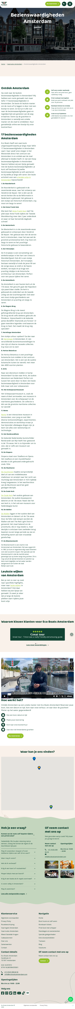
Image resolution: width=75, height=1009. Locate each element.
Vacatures (42, 948)
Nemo (3, 414)
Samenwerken (6, 944)
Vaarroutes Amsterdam (9, 931)
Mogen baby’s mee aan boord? (12, 873)
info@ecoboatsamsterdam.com (15, 974)
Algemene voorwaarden (10, 918)
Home (41, 918)
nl (64, 4)
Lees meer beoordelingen (36, 645)
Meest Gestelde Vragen (9, 934)
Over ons (4, 941)
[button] (3, 634)
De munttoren (7, 472)
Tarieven (42, 941)
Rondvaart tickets (45, 924)
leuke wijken (15, 585)
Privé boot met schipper (47, 928)
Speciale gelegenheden (47, 934)
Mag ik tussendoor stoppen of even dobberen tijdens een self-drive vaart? (15, 852)
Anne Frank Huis (19, 211)
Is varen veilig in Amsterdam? (12, 883)
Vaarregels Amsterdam (9, 928)
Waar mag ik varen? (8, 858)
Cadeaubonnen (6, 938)
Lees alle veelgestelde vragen (13, 894)
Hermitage (8, 339)
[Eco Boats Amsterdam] (4, 4)
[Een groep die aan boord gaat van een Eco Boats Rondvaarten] (67, 874)
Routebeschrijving (7, 924)
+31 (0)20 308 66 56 (11, 972)
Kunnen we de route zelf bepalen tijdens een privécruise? (17, 835)
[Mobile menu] (69, 4)
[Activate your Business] (73, 1005)
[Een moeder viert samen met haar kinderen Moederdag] (51, 874)
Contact (4, 948)
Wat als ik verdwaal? (8, 863)
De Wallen (5, 513)
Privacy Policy (6, 921)
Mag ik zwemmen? (8, 889)
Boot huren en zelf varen (48, 921)
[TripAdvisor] (27, 993)
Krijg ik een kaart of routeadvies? (13, 868)
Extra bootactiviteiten (46, 938)
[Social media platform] (2, 993)
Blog (40, 944)
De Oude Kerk (7, 495)
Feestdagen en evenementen (49, 931)
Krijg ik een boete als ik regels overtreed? (16, 878)
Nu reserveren (14, 736)
